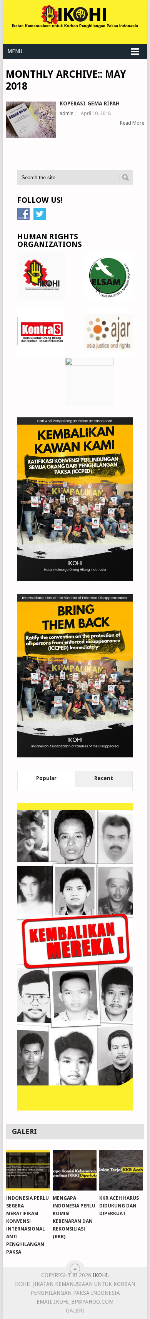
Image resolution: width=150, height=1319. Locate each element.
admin (66, 113)
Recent (103, 778)
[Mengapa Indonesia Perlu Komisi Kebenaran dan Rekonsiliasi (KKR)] (75, 1170)
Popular (46, 778)
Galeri (75, 1310)
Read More (132, 123)
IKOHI (100, 1275)
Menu (14, 51)
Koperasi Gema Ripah (90, 103)
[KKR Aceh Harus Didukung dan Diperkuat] (121, 1170)
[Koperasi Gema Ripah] (30, 120)
